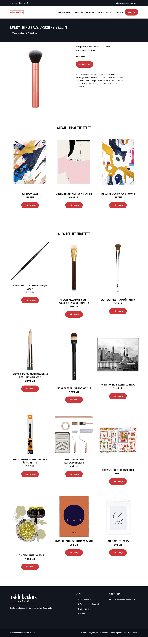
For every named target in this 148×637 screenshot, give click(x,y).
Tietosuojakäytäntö (117, 632)
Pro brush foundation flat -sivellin (74, 388)
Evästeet (104, 632)
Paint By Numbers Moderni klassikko (118, 384)
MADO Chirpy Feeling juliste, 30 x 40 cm (74, 541)
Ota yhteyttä (93, 632)
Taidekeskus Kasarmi (83, 12)
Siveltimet (34, 33)
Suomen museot (105, 12)
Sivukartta (132, 632)
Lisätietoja (84, 64)
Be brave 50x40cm (30, 193)
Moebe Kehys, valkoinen (118, 541)
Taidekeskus (64, 12)
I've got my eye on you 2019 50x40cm (118, 193)
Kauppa (131, 12)
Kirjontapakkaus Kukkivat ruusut (118, 469)
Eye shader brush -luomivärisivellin (118, 299)
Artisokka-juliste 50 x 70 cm (30, 555)
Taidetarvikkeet (19, 33)
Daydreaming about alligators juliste (74, 193)
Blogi (120, 12)
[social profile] (27, 3)
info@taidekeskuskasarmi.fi (126, 3)
